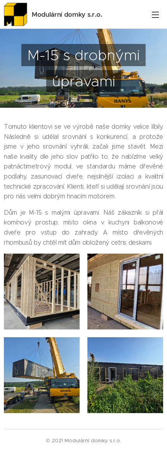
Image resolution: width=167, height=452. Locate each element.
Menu (155, 14)
